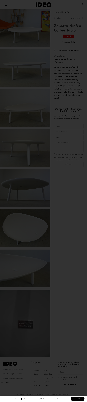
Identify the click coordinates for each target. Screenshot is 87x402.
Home (56, 12)
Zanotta (75, 51)
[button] (83, 4)
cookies (25, 399)
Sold (61, 12)
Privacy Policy (73, 160)
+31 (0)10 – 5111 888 (16, 369)
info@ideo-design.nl (15, 378)
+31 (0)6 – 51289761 (16, 374)
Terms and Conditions (63, 394)
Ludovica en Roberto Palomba (65, 60)
